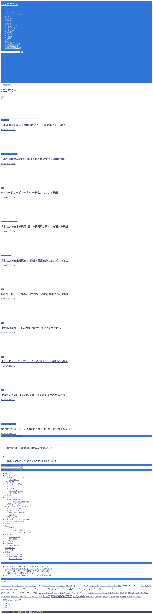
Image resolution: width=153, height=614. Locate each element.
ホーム (7, 10)
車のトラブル (11, 534)
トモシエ (68, 593)
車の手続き (8, 32)
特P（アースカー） (17, 556)
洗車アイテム (134, 593)
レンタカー (114, 593)
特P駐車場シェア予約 (17, 597)
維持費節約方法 (61, 596)
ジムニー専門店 (20, 530)
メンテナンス (9, 30)
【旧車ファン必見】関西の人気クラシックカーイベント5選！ (28, 573)
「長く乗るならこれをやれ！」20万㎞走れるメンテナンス (26, 566)
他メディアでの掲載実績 (13, 48)
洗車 (126, 593)
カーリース (4, 589)
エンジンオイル (15, 508)
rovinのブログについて (12, 44)
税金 (40, 597)
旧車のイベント (16, 491)
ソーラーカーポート (11, 28)
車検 (117, 597)
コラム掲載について (11, 46)
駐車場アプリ (137, 597)
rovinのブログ (9, 4)
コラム (8, 495)
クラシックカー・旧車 (12, 12)
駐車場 (7, 40)
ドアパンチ (14, 537)
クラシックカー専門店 (64, 589)
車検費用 (123, 597)
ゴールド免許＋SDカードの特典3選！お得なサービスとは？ (27, 571)
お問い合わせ (9, 42)
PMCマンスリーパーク (49, 586)
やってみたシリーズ (13, 504)
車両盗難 (8, 38)
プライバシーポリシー (9, 612)
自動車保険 (8, 20)
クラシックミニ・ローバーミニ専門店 (21, 592)
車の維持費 (8, 18)
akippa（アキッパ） (18, 586)
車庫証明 (112, 597)
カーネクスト (146, 586)
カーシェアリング (11, 26)
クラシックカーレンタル (15, 589)
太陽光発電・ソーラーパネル (17, 519)
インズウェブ (80, 585)
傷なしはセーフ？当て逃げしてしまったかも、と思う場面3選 (28, 575)
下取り (122, 593)
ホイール (13, 488)
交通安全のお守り (12, 517)
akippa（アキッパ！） (17, 554)
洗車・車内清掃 (16, 499)
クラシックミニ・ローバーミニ (96, 589)
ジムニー (56, 593)
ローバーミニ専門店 (17, 513)
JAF (6, 22)
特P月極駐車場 (5, 597)
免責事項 (21, 612)
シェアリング (47, 593)
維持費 (12, 515)
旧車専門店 (14, 493)
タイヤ (12, 486)
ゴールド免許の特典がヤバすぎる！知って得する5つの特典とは (28, 569)
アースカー (14, 480)
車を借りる (8, 34)
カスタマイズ (15, 510)
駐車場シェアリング (11, 600)
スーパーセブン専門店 (22, 532)
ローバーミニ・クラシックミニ (15, 14)
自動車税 (90, 596)
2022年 (7, 606)
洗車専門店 (144, 593)
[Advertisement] (76, 68)
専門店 (7, 16)
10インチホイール (6, 586)
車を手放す (8, 36)
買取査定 (98, 597)
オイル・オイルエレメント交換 (110, 586)
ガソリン (9, 482)
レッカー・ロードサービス (98, 593)
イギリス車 (69, 586)
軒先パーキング (15, 559)
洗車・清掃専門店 (21, 502)
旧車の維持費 (15, 545)
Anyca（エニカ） (16, 477)
